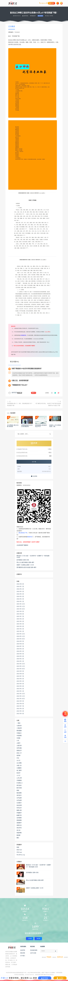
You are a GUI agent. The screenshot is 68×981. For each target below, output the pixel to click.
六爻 (18, 740)
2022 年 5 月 (20, 711)
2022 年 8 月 (20, 703)
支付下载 (34, 461)
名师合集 (19, 748)
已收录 (41, 15)
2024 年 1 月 (20, 661)
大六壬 (18, 760)
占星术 (18, 743)
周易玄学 (19, 750)
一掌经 (18, 723)
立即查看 (30, 938)
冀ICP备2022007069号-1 (47, 974)
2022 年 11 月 (21, 696)
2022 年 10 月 (21, 698)
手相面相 (19, 780)
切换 (65, 737)
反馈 (65, 727)
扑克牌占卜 (20, 783)
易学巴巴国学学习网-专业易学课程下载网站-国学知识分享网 (24, 352)
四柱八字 (19, 753)
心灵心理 (19, 778)
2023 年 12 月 (21, 663)
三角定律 (19, 728)
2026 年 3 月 (20, 596)
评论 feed (19, 852)
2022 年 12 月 (21, 693)
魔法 (18, 837)
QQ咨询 (34, 476)
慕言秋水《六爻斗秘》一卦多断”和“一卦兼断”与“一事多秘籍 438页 (33, 556)
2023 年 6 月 (20, 678)
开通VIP (4, 978)
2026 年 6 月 (20, 589)
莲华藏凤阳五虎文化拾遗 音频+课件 (26, 567)
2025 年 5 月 (20, 621)
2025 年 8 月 (20, 614)
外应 (18, 758)
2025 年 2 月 (20, 629)
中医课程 (19, 735)
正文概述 (11, 26)
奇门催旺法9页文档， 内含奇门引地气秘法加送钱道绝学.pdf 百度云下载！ (48, 404)
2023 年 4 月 (20, 683)
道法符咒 (19, 827)
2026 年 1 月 (20, 601)
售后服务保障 (33, 950)
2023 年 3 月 (20, 686)
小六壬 (18, 775)
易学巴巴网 (38, 974)
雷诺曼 (18, 835)
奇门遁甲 (19, 770)
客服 (65, 721)
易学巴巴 (14, 392)
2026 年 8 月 (20, 584)
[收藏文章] (52, 393)
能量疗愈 (19, 815)
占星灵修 (19, 745)
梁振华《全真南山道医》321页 (25, 565)
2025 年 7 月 (20, 616)
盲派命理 (19, 805)
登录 (18, 847)
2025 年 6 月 (20, 619)
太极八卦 (19, 765)
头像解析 (19, 768)
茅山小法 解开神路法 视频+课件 (25, 562)
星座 (18, 790)
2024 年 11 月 (21, 636)
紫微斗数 (19, 810)
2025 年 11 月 (21, 606)
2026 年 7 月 (20, 586)
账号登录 (45, 978)
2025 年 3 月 (20, 626)
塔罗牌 (18, 755)
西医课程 (19, 820)
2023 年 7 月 (20, 676)
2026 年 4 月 (20, 594)
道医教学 (19, 822)
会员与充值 (33, 953)
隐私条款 (22, 953)
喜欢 (33, 392)
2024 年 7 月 (20, 646)
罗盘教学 (19, 812)
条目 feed (19, 849)
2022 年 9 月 (20, 701)
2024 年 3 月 (20, 656)
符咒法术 (19, 808)
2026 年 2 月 (20, 599)
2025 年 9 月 (20, 611)
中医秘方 (19, 733)
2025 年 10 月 (21, 609)
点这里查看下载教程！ (23, 545)
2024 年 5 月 (20, 651)
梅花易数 (19, 793)
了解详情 (38, 938)
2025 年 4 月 (20, 624)
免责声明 (22, 950)
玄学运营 (19, 798)
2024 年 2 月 (20, 658)
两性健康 (19, 730)
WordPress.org (21, 854)
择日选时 (19, 785)
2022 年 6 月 (20, 708)
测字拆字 (19, 795)
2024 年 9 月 (20, 641)
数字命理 (19, 788)
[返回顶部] (65, 741)
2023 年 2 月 (20, 688)
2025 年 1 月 (20, 631)
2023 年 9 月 (20, 671)
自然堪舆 (19, 817)
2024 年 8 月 (20, 643)
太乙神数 (19, 763)
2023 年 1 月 (20, 691)
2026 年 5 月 (20, 591)
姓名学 (18, 773)
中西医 (18, 738)
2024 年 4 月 (20, 653)
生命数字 (19, 803)
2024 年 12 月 (21, 634)
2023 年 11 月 (21, 666)
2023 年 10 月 (21, 668)
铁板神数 (19, 832)
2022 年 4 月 (20, 713)
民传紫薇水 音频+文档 (23, 560)
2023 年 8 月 (20, 673)
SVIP (65, 714)
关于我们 (22, 955)
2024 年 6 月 (20, 648)
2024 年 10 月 (21, 638)
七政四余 (19, 725)
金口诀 (18, 830)
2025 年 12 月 (21, 604)
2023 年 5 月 (20, 681)
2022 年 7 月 (20, 706)
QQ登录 (60, 978)
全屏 (65, 732)
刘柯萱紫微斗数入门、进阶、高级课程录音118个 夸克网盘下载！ (19, 404)
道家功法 (19, 825)
